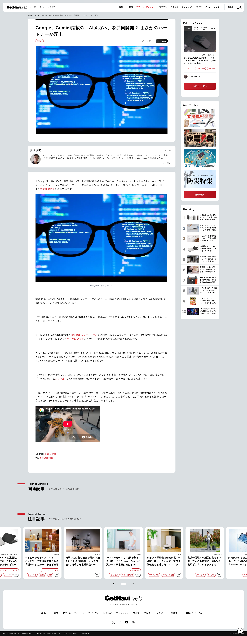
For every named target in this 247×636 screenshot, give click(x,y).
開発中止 (60, 378)
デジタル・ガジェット (145, 7)
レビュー (188, 28)
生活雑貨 (175, 7)
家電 (131, 7)
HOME (30, 15)
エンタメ (217, 7)
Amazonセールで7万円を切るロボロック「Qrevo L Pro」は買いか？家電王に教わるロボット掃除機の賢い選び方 (82, 561)
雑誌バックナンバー (196, 613)
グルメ (208, 7)
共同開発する (47, 189)
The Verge (50, 454)
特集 (121, 7)
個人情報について (27, 633)
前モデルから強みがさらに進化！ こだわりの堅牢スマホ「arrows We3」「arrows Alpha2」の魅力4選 (203, 561)
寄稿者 (230, 7)
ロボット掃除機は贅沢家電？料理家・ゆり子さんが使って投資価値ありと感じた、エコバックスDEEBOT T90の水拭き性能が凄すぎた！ (123, 561)
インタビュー (196, 28)
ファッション (187, 7)
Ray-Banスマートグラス (84, 335)
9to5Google (46, 458)
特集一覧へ (200, 195)
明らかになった (75, 339)
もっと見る (167, 163)
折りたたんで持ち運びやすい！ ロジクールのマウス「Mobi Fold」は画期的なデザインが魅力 (200, 60)
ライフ (199, 7)
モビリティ (163, 7)
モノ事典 (212, 28)
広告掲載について (71, 633)
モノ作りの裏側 (204, 28)
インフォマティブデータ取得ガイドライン (50, 633)
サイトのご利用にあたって (11, 633)
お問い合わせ (85, 633)
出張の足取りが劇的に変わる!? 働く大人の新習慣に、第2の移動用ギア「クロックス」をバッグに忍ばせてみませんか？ (164, 561)
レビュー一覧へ (200, 86)
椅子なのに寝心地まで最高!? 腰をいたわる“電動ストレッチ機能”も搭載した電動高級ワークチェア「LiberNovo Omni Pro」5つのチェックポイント (42, 561)
